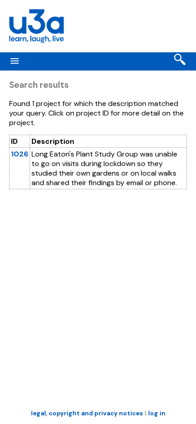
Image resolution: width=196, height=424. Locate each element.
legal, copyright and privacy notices (87, 413)
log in (156, 413)
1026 (19, 154)
